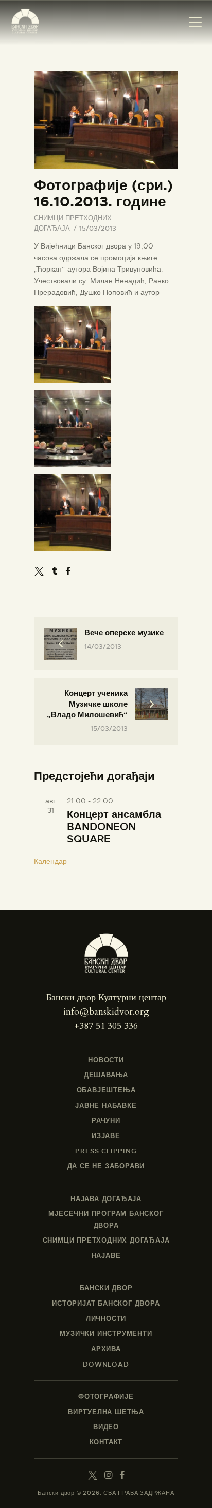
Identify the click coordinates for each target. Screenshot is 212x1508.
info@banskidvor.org (106, 1011)
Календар (50, 861)
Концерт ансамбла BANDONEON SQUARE (114, 827)
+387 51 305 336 (106, 1026)
